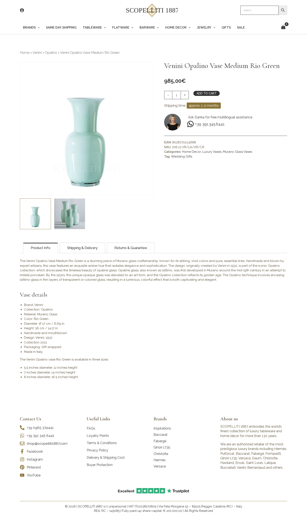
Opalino (51, 53)
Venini (37, 53)
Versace (160, 466)
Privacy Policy (97, 450)
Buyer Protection (100, 465)
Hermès (160, 460)
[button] (38, 27)
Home (24, 53)
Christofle (161, 454)
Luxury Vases (211, 152)
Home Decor (191, 152)
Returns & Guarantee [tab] (130, 248)
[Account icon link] (22, 10)
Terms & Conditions (102, 443)
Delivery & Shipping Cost (106, 458)
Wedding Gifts (181, 156)
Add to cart (207, 93)
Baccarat (160, 435)
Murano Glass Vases (237, 152)
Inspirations (162, 428)
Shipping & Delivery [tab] (82, 248)
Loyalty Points (98, 436)
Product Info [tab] (40, 248)
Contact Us (30, 419)
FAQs (91, 428)
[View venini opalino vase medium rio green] (35, 213)
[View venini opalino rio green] (69, 213)
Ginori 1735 (162, 447)
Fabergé (160, 441)
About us (229, 419)
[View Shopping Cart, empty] (283, 27)
